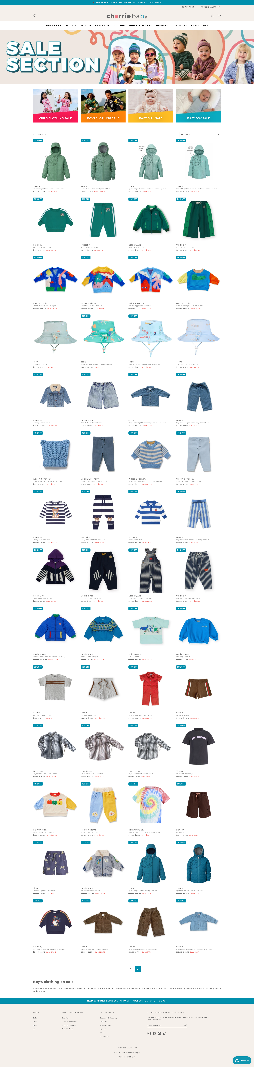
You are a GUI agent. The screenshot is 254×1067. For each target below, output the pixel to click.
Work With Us (67, 1029)
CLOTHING (119, 25)
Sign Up (103, 1029)
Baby (35, 1018)
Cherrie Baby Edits (69, 1021)
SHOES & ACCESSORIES (140, 25)
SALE (205, 25)
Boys (35, 1025)
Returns (103, 1021)
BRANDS (195, 25)
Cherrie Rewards (69, 1025)
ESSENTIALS (162, 25)
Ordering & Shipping (108, 1018)
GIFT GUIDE (85, 25)
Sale (35, 1029)
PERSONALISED (102, 25)
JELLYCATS (70, 25)
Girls (35, 1021)
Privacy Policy (106, 1025)
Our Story (66, 1018)
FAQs (102, 1032)
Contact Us (104, 1036)
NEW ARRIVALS (53, 25)
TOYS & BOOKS (179, 25)
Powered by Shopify (127, 1057)
